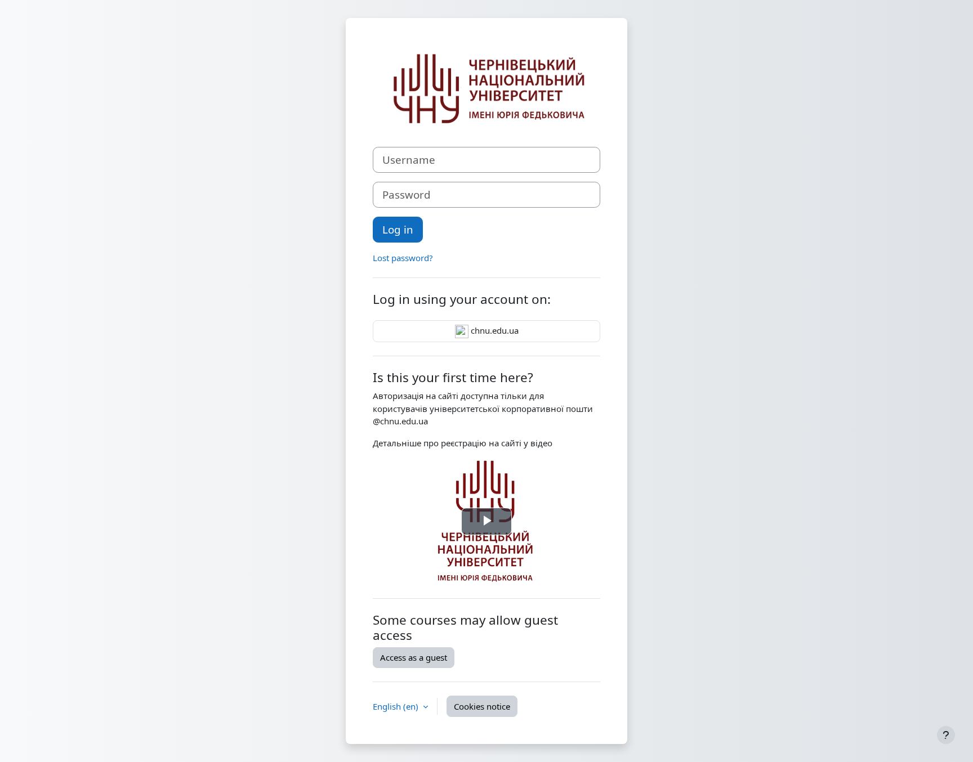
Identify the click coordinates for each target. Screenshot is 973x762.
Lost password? (403, 257)
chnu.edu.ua (493, 330)
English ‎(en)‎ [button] (397, 706)
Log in (397, 229)
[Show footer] (946, 735)
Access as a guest (413, 657)
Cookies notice (482, 706)
